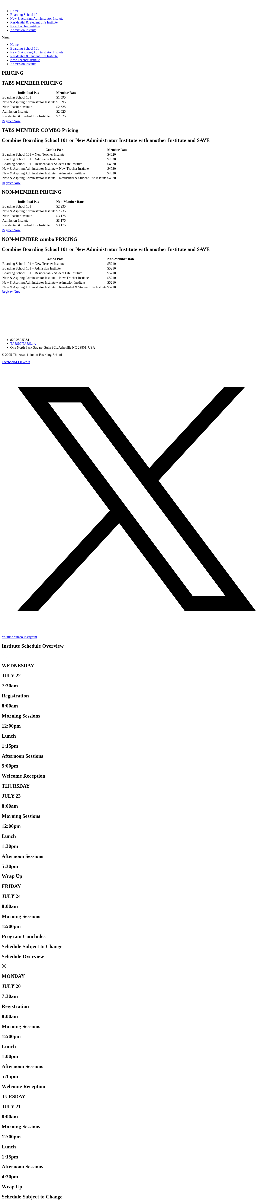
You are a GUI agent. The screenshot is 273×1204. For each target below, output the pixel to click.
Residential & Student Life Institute (34, 22)
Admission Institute (23, 30)
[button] (136, 37)
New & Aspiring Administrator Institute (36, 18)
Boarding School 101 (24, 14)
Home (14, 11)
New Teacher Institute (25, 26)
